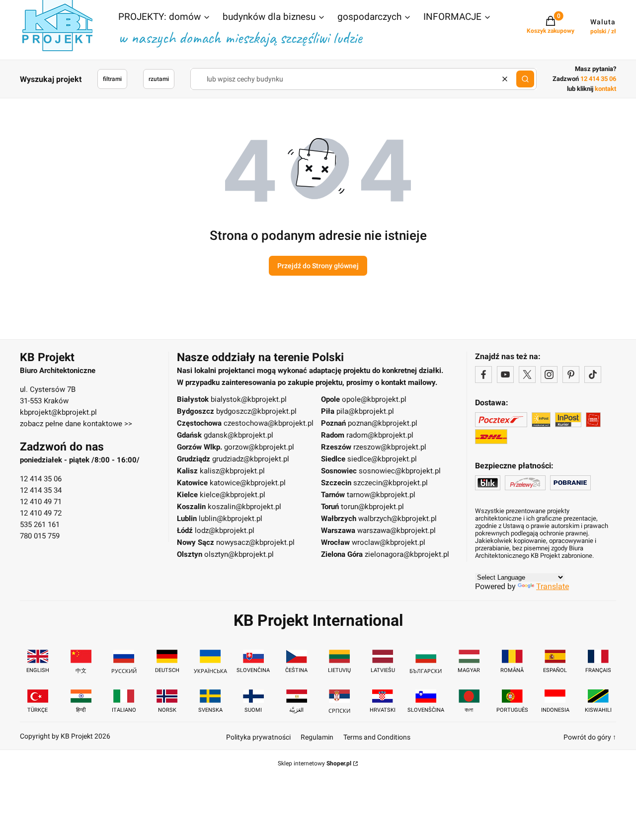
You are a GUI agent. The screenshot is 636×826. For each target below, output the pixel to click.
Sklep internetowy (314, 763)
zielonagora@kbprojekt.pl (407, 554)
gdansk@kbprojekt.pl (238, 435)
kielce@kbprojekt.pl (232, 494)
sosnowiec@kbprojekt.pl (400, 470)
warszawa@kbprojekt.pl (396, 530)
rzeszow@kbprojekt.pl (389, 447)
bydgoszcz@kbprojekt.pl (256, 411)
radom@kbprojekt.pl (379, 435)
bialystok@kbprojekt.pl (249, 399)
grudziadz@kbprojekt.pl (250, 458)
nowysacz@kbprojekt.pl (255, 542)
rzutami (159, 78)
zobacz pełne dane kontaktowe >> (76, 423)
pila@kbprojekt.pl (365, 411)
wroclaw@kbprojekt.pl (388, 542)
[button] (164, 18)
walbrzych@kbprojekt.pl (397, 518)
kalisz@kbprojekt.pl (232, 470)
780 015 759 (40, 535)
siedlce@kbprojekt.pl (382, 458)
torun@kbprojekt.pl (372, 506)
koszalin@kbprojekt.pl (244, 506)
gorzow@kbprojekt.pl (259, 447)
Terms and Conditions (376, 737)
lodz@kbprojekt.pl (224, 530)
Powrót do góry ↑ (589, 737)
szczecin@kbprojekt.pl (390, 482)
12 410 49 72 (41, 513)
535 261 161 (40, 524)
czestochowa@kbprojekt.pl (269, 423)
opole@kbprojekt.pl (374, 399)
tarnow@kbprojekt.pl (381, 494)
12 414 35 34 (41, 490)
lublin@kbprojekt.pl (230, 518)
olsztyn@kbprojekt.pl (239, 554)
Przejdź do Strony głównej (318, 266)
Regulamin (317, 737)
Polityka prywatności (258, 737)
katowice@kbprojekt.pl (248, 482)
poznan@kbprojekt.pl (382, 423)
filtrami (112, 78)
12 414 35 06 (41, 478)
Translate (552, 586)
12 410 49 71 (41, 501)
